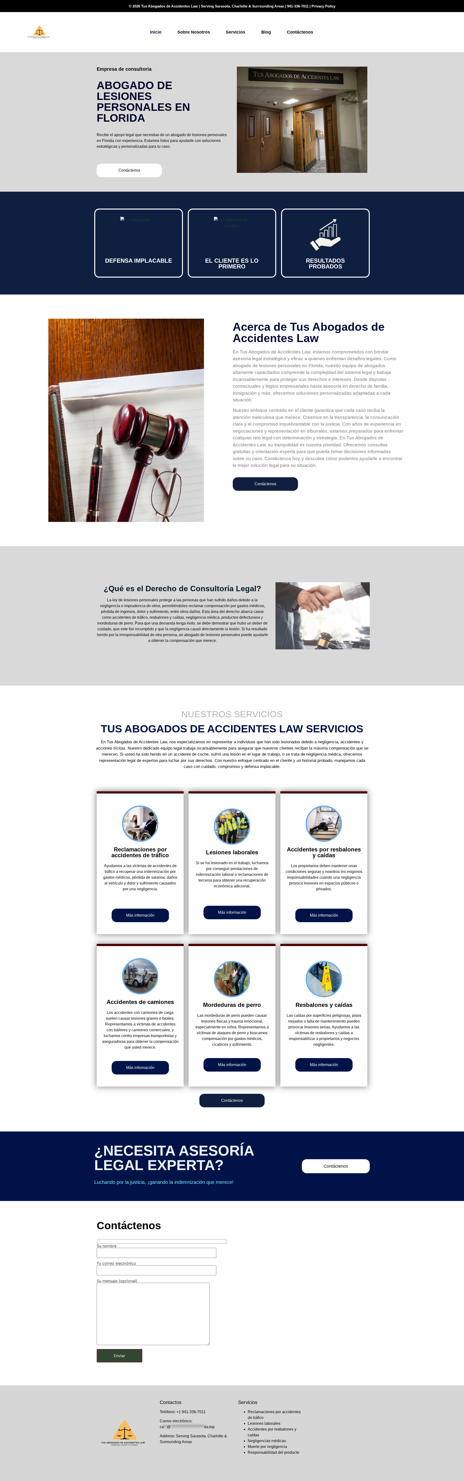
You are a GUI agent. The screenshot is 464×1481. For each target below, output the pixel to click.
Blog (266, 32)
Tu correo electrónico (116, 1264)
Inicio (155, 32)
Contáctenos (300, 32)
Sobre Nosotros (193, 32)
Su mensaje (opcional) (117, 1281)
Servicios (235, 32)
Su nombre (106, 1246)
